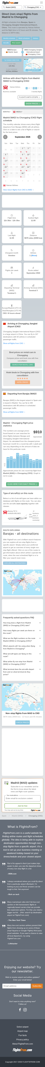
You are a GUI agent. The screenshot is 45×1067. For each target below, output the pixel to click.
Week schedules (24, 38)
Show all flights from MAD (13, 412)
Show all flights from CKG (13, 343)
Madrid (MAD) (17, 816)
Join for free (22, 806)
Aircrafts (6, 43)
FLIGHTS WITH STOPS (28, 97)
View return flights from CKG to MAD (17, 190)
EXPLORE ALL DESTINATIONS (15, 563)
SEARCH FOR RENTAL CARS (22, 365)
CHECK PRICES (22, 722)
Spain (4, 816)
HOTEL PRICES (22, 382)
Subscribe (37, 986)
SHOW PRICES (32, 104)
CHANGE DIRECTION (12, 60)
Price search (16, 43)
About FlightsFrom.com (22, 1044)
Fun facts (22, 1035)
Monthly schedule (9, 38)
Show (34, 255)
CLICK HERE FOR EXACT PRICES (21, 484)
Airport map (22, 1031)
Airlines (35, 38)
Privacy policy (22, 1040)
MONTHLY (6, 112)
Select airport (22, 1027)
